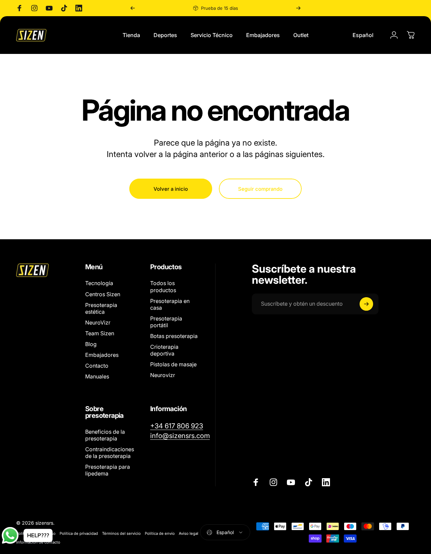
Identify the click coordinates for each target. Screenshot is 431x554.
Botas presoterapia (174, 336)
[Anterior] (132, 8)
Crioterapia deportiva (164, 350)
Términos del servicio (121, 533)
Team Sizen (99, 333)
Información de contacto (38, 542)
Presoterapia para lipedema (107, 470)
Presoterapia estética (101, 308)
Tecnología (99, 283)
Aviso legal (188, 533)
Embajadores (102, 354)
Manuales (97, 376)
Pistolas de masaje (173, 364)
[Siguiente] (298, 8)
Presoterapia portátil (166, 322)
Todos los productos (163, 286)
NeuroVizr (97, 322)
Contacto (96, 365)
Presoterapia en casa (170, 304)
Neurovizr (162, 375)
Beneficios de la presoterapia (105, 435)
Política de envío (160, 533)
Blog (91, 344)
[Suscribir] (366, 304)
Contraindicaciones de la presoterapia (109, 452)
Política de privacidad (79, 533)
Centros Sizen (102, 293)
